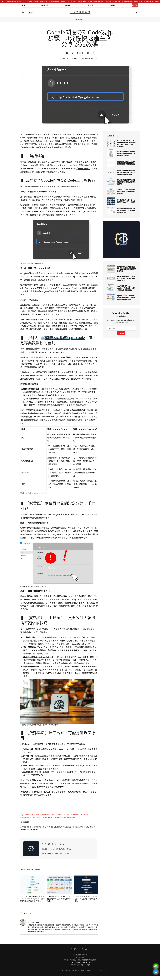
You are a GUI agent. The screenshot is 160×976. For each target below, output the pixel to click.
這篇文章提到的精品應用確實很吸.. (30, 1)
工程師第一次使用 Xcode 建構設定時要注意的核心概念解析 (58, 898)
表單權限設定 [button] (84, 168)
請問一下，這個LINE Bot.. (72, 1)
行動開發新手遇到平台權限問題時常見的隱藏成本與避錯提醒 (126, 182)
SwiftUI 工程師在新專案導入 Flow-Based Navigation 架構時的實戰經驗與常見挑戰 (32, 898)
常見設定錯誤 (83, 814)
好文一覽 (91, 5)
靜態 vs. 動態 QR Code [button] (65, 338)
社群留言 (112, 5)
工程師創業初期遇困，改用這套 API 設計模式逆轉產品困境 (85, 898)
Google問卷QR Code (32, 814)
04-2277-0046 (80, 957)
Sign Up (121, 333)
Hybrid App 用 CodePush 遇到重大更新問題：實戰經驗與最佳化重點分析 (126, 297)
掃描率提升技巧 (25, 817)
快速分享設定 (60, 814)
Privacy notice (86, 970)
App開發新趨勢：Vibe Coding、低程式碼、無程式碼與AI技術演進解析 (126, 288)
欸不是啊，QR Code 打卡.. (106, 1)
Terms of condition (99, 970)
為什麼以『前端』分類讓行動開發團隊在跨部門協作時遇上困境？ (126, 191)
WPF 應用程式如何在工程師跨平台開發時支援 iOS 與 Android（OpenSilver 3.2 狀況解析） (126, 143)
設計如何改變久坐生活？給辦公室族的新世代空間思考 (126, 201)
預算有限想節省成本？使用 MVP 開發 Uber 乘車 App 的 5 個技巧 (126, 278)
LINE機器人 (68, 5)
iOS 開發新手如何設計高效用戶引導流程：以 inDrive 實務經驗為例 (126, 210)
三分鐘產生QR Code (48, 814)
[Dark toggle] (136, 12)
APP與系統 (44, 5)
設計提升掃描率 (69, 817)
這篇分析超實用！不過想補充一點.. (125, 1)
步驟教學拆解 (47, 817)
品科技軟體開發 (80, 12)
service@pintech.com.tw (80, 962)
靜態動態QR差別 (72, 814)
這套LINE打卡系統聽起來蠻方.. (146, 1)
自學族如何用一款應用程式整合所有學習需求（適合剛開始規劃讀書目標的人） (126, 172)
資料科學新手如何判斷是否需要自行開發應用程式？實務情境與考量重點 (126, 153)
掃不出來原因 (37, 817)
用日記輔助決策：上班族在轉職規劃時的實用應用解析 (126, 163)
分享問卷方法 (58, 817)
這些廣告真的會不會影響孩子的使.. (52, 1)
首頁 (23, 5)
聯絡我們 (135, 5)
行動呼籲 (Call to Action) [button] (41, 656)
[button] (23, 12)
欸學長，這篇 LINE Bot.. (89, 1)
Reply (37, 922)
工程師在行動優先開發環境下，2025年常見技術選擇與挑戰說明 (126, 269)
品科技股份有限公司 (80, 955)
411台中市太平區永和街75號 (80, 965)
